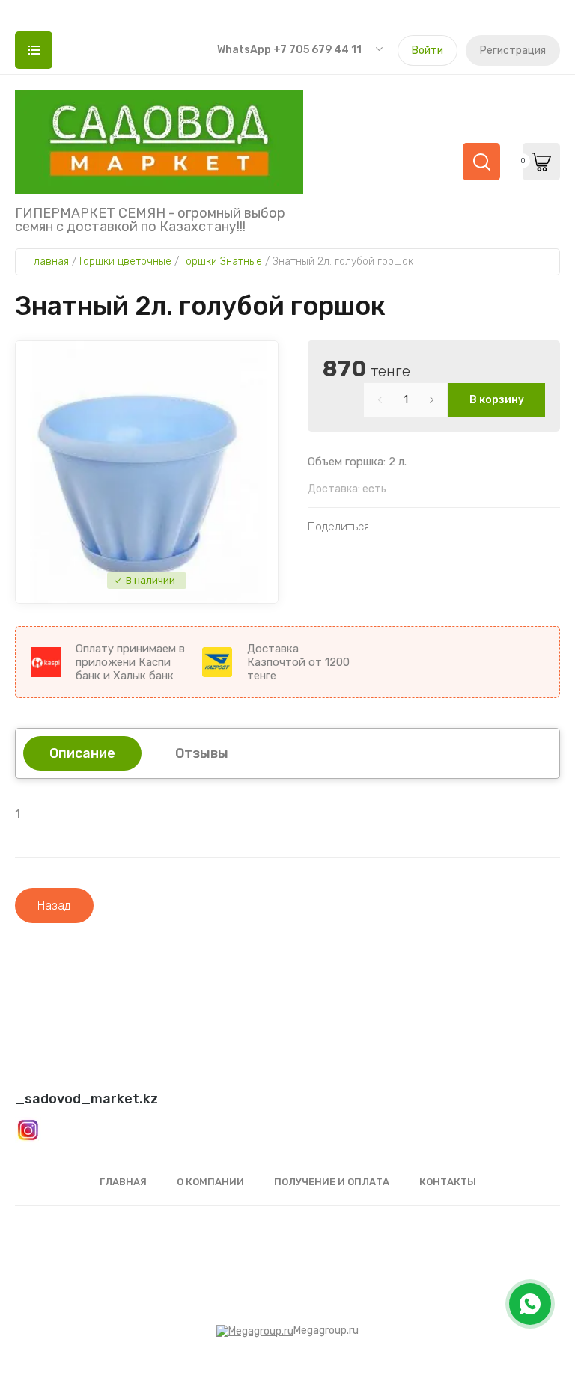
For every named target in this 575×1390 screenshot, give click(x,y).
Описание (82, 753)
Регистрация (513, 50)
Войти (427, 50)
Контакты (447, 1181)
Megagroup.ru (326, 1330)
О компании (210, 1181)
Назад (54, 905)
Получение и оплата (331, 1181)
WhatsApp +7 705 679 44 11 (289, 49)
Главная (123, 1181)
